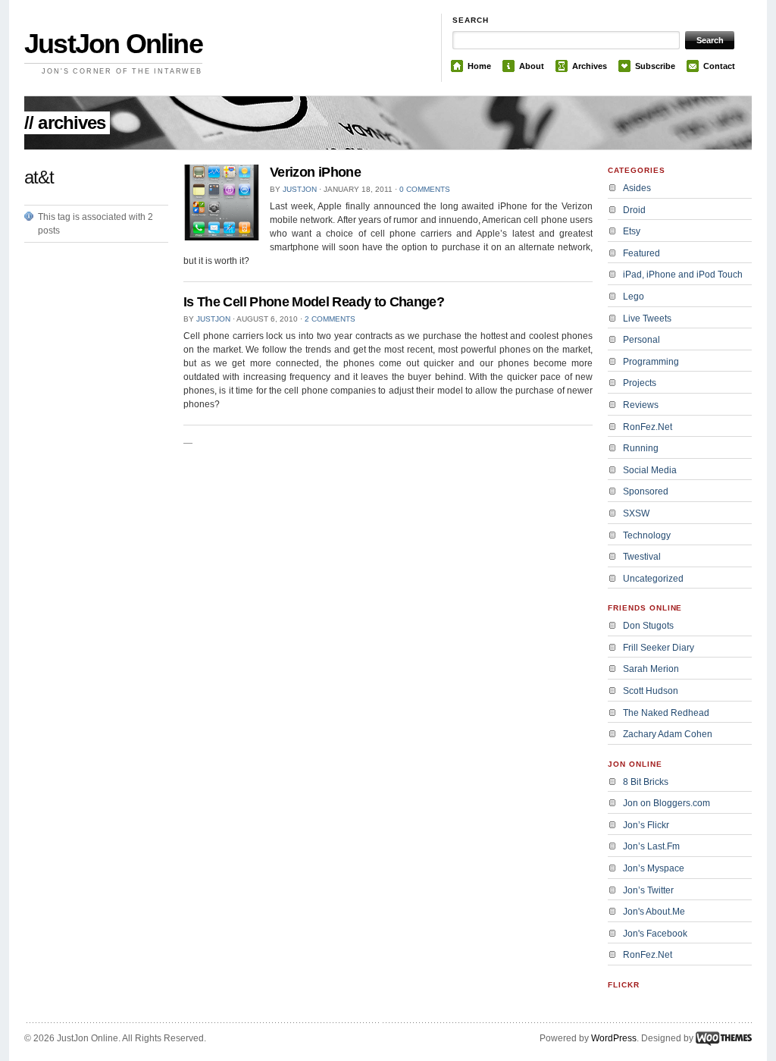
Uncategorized (653, 578)
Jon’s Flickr (646, 825)
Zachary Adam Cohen (667, 734)
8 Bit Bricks (645, 782)
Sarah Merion (651, 669)
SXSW (636, 513)
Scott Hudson (650, 691)
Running (641, 448)
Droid (634, 210)
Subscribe (655, 66)
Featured (641, 253)
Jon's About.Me (654, 911)
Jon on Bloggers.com (666, 803)
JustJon (300, 189)
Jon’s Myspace (653, 868)
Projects (639, 383)
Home (479, 66)
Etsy (631, 231)
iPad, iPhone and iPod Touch (683, 274)
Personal (641, 339)
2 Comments (330, 319)
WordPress (614, 1038)
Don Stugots (648, 625)
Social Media (650, 470)
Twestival (642, 556)
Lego (633, 296)
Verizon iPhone (315, 172)
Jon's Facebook (655, 933)
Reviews (641, 405)
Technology (647, 535)
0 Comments (424, 189)
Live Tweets (647, 318)
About (531, 66)
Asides (637, 188)
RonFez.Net (647, 427)
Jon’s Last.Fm (651, 846)
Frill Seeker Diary (658, 647)
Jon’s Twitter (648, 890)
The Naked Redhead (666, 713)
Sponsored (645, 491)
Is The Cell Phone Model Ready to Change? (313, 301)
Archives (589, 66)
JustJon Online (113, 43)
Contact (719, 66)
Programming (651, 361)
